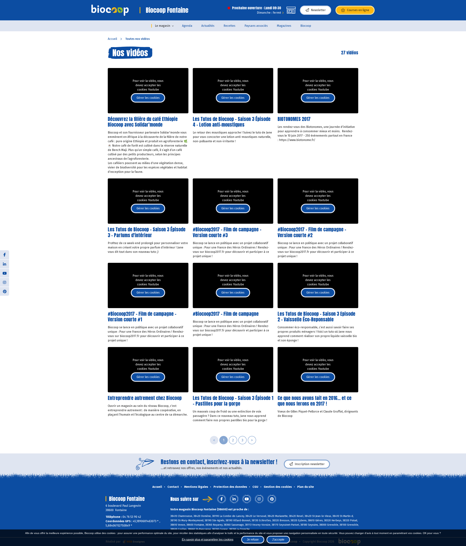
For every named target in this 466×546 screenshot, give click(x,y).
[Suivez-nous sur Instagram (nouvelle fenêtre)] (4, 282)
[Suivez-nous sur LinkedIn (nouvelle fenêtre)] (4, 263)
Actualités (207, 25)
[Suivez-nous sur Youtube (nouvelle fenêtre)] (4, 273)
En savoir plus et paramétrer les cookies (207, 539)
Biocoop (305, 25)
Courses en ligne (358, 10)
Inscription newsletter (310, 464)
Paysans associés (256, 25)
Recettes (229, 25)
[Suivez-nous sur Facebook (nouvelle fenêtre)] (4, 254)
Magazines (284, 25)
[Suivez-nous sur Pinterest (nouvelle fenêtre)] (4, 291)
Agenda (187, 25)
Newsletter (318, 10)
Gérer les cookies (148, 97)
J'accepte (278, 539)
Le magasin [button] (162, 25)
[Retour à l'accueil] (110, 10)
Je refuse (253, 539)
